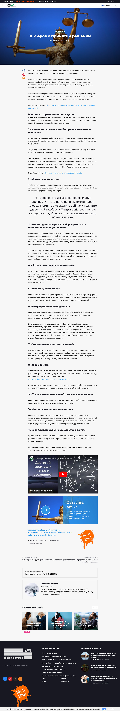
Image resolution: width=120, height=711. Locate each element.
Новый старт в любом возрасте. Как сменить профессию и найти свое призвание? (103, 655)
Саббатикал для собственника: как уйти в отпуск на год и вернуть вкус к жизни (60, 624)
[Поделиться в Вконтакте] (23, 70)
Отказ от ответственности (52, 672)
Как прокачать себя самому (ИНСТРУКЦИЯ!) (44, 530)
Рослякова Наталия (56, 40)
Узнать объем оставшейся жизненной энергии (59, 663)
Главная (5, 1)
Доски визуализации (49, 653)
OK (104, 709)
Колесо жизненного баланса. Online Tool (57, 660)
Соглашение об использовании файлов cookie (58, 676)
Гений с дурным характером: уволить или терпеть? (34, 625)
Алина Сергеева (96, 670)
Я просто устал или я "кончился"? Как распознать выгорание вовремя (104, 666)
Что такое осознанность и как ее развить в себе (63, 173)
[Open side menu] (4, 5)
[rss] (116, 1)
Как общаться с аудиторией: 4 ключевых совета (41, 560)
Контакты (65, 681)
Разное (27, 631)
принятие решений (35, 543)
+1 (45, 510)
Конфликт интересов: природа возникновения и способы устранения (79, 561)
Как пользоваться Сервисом (47, 1)
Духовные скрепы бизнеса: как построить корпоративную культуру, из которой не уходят (104, 678)
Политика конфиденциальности (53, 669)
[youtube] (111, 1)
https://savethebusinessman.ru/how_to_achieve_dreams (49, 379)
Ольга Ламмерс (96, 659)
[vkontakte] (108, 1)
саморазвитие (54, 540)
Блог (11, 1)
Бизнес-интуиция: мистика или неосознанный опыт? (85, 625)
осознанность (41, 540)
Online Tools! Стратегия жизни (25, 1)
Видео (63, 679)
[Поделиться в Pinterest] (23, 74)
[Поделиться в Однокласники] (23, 77)
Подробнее (111, 709)
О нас (44, 681)
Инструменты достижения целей (54, 656)
